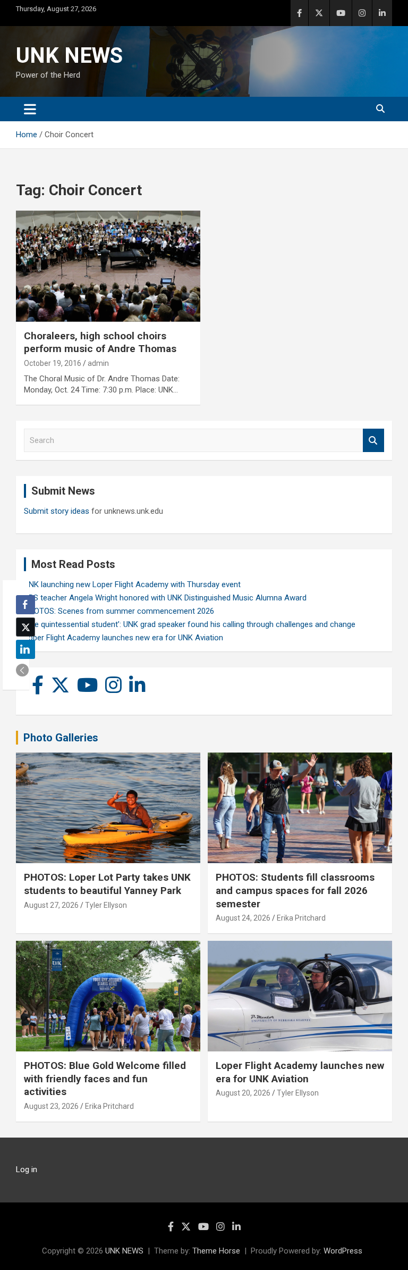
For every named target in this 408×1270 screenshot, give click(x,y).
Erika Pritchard (301, 918)
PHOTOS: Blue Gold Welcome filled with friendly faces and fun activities (105, 1078)
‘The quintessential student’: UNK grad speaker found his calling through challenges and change (189, 624)
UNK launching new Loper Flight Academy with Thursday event (132, 584)
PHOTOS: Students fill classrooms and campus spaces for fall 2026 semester (295, 890)
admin (98, 363)
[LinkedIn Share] (25, 649)
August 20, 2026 (243, 1093)
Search (373, 441)
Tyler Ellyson (106, 905)
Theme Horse (216, 1251)
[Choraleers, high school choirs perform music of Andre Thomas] (108, 266)
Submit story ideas (56, 511)
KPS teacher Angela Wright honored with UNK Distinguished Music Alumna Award (165, 598)
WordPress (343, 1251)
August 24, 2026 (243, 918)
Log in (26, 1169)
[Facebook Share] (25, 604)
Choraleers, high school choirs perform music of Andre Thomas (100, 342)
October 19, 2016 (52, 363)
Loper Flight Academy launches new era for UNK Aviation (123, 637)
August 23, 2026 (51, 1106)
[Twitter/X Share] (25, 627)
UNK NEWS (69, 55)
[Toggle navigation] (30, 109)
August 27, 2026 (51, 905)
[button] (22, 670)
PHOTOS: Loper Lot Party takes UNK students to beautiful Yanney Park (107, 884)
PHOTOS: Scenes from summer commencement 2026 (119, 611)
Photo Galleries (60, 737)
